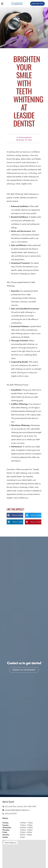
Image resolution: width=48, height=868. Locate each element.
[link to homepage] (17, 4)
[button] (15, 515)
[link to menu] (4, 3)
